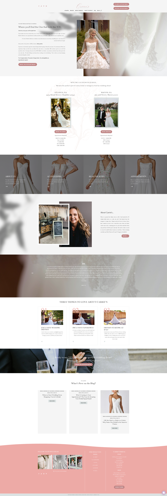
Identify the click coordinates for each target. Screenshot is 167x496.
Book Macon (106, 131)
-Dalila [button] (83, 280)
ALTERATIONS (54, 176)
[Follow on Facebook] (39, 6)
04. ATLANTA (95, 465)
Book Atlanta (61, 131)
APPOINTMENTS (138, 176)
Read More (83, 402)
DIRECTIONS (119, 487)
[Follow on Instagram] (46, 6)
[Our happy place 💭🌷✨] (45, 462)
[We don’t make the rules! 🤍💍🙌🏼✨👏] (60, 462)
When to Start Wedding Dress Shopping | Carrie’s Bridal (52, 396)
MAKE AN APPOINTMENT (28, 64)
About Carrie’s (79, 10)
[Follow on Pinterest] (44, 6)
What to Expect (89, 10)
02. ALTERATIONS (95, 459)
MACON (72, 10)
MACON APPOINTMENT (121, 8)
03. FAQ (95, 462)
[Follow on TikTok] (41, 6)
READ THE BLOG (97, 176)
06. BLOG (95, 470)
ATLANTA (67, 10)
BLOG (98, 10)
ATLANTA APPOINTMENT (121, 4)
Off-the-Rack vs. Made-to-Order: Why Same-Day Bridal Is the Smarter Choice (115, 422)
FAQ (95, 10)
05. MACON (95, 468)
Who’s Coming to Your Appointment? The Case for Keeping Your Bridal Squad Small (83, 397)
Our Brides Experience (55, 391)
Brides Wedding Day (44, 391)
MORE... (125, 236)
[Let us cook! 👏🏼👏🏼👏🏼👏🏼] (75, 462)
